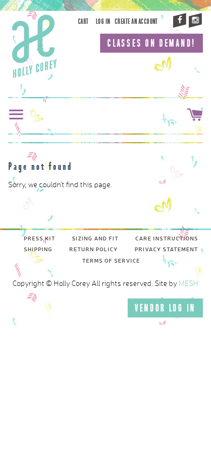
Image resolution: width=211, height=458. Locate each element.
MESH (189, 284)
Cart (83, 21)
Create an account (136, 21)
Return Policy (93, 249)
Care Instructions (166, 238)
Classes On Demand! (151, 43)
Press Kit (39, 238)
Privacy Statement (166, 249)
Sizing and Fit (95, 238)
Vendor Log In (165, 308)
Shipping (38, 249)
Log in (103, 21)
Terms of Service (111, 261)
